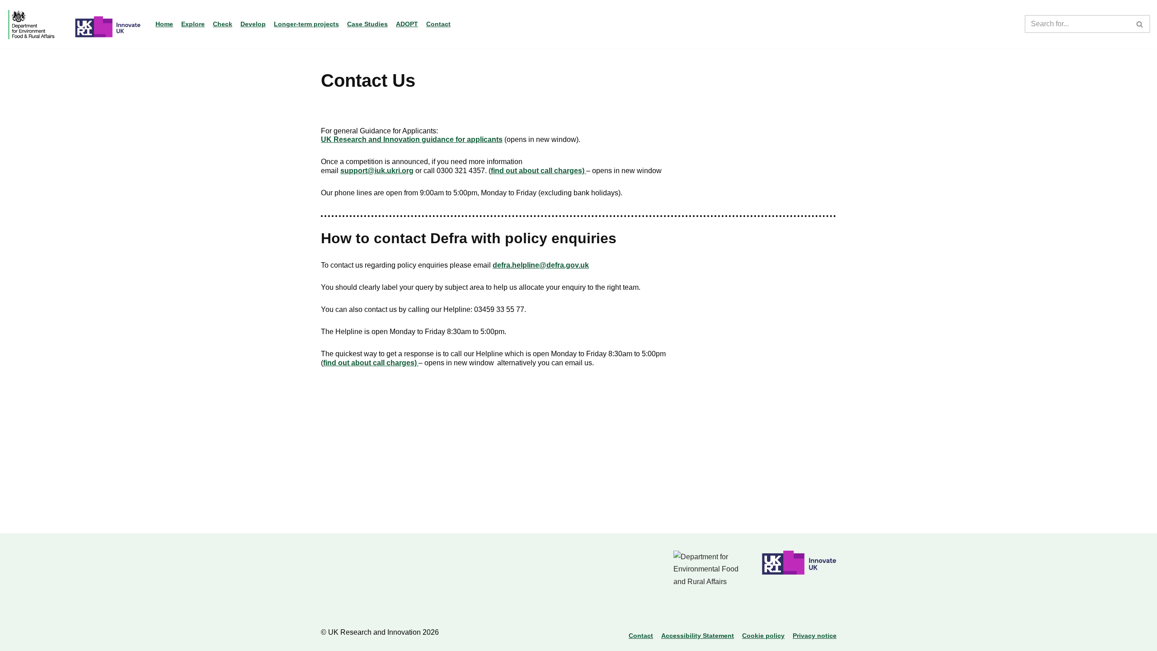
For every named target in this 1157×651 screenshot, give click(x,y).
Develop (253, 24)
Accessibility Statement (697, 635)
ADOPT (407, 24)
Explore (193, 24)
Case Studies (367, 24)
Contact (438, 24)
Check (222, 24)
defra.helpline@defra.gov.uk (541, 265)
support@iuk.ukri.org (377, 171)
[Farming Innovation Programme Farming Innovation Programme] (74, 24)
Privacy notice (815, 635)
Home (164, 24)
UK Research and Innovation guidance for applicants (412, 139)
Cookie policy (763, 635)
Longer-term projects (306, 24)
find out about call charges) (538, 171)
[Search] (1140, 24)
